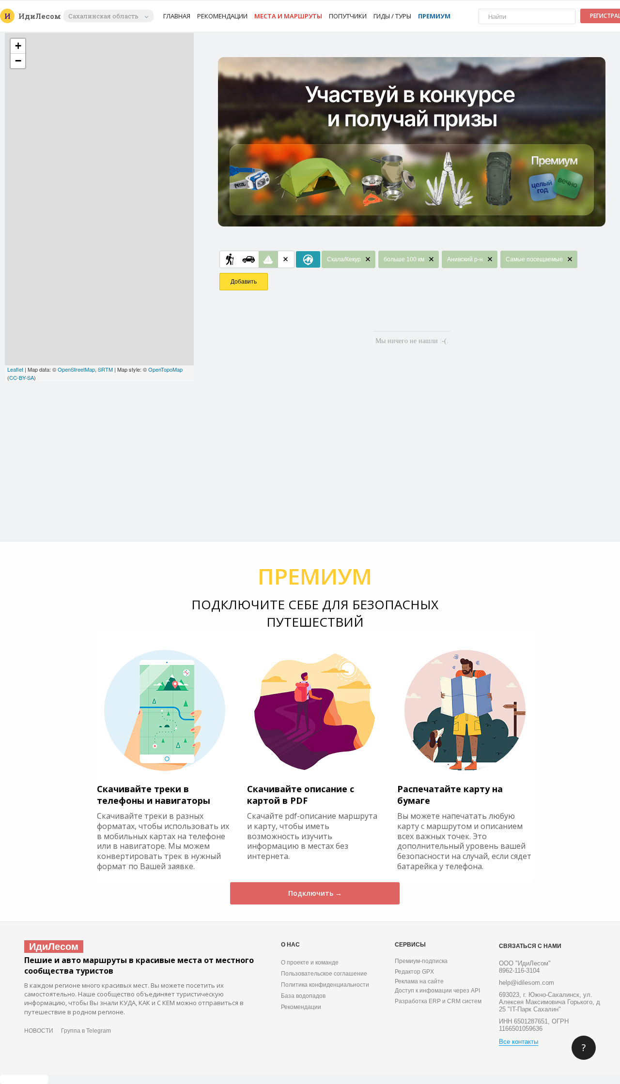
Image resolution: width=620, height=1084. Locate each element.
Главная (176, 16)
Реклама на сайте (419, 981)
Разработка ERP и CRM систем (438, 1001)
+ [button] (18, 46)
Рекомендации (222, 16)
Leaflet (15, 369)
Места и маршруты (288, 16)
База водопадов (303, 996)
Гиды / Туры (392, 16)
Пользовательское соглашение (324, 973)
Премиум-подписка (421, 961)
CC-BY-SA (21, 377)
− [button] (18, 61)
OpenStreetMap (76, 369)
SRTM (105, 369)
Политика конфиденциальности (325, 984)
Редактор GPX (414, 971)
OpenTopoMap (165, 369)
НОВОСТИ (38, 1030)
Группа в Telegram (86, 1030)
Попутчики (348, 16)
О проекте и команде (310, 962)
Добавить (244, 281)
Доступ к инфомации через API (437, 990)
